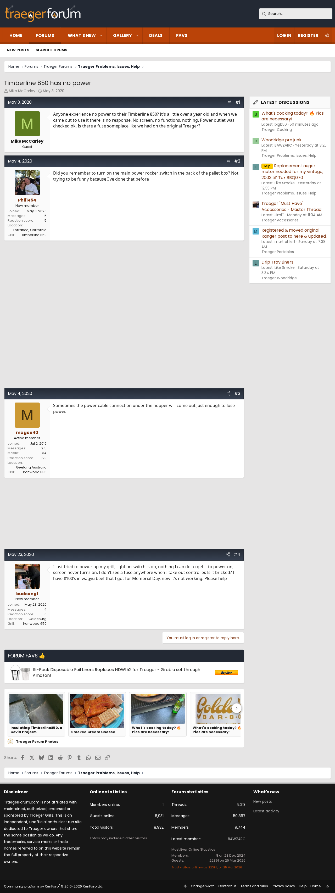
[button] (101, 35)
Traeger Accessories (280, 220)
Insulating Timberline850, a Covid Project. (36, 730)
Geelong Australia (31, 467)
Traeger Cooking (276, 129)
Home (15, 35)
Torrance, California (30, 229)
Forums (45, 35)
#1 (237, 102)
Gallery (122, 35)
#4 (237, 554)
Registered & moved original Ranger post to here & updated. (294, 233)
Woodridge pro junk (281, 140)
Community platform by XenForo (53, 886)
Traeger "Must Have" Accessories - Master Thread (291, 206)
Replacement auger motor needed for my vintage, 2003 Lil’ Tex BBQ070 (292, 172)
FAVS (181, 35)
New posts (18, 50)
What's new (82, 35)
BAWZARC (236, 838)
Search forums (51, 50)
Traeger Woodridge (279, 278)
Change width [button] (203, 886)
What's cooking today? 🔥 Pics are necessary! (156, 730)
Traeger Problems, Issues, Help (288, 155)
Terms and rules (254, 886)
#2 (237, 161)
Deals (156, 35)
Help (303, 886)
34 (44, 452)
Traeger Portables (277, 251)
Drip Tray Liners (277, 262)
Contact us (227, 886)
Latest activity (266, 811)
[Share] (229, 102)
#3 (237, 393)
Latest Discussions (285, 102)
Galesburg (38, 618)
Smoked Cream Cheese (93, 732)
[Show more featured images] (237, 708)
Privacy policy (283, 886)
